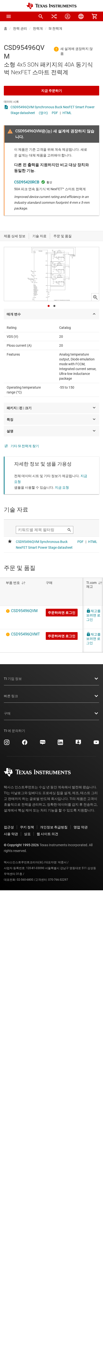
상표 (27, 834)
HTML (67, 113)
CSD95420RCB (26, 182)
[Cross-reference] (54, 16)
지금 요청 (62, 487)
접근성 (9, 827)
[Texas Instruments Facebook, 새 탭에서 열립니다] (25, 744)
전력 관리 (20, 28)
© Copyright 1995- (21, 845)
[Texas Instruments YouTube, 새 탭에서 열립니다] (96, 744)
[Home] (51, 6)
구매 (7, 713)
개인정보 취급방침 (54, 827)
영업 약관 (81, 827)
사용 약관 (11, 834)
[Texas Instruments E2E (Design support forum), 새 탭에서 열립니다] (78, 744)
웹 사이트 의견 (47, 834)
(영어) (43, 113)
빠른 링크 (11, 696)
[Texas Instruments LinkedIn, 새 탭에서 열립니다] (60, 744)
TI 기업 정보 (13, 679)
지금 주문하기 (51, 91)
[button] (8, 16)
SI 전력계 (55, 28)
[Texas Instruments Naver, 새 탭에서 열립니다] (43, 744)
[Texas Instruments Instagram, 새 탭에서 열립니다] (7, 744)
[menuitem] (40, 16)
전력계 (38, 28)
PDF (55, 113)
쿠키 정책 (27, 827)
